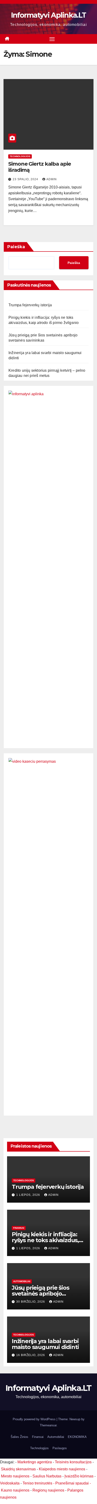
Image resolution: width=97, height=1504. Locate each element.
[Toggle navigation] (52, 39)
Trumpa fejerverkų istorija (30, 305)
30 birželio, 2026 (31, 1301)
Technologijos (20, 156)
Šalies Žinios (19, 1437)
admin (51, 179)
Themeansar (48, 1425)
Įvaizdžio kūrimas (79, 1476)
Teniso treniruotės (37, 1483)
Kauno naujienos (15, 1490)
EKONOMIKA (77, 1437)
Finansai (18, 1228)
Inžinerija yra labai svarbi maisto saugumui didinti (45, 1344)
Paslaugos (60, 1448)
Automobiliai (21, 1281)
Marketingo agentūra (34, 1462)
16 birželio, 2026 (31, 1355)
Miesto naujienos (15, 1476)
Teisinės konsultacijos (73, 1462)
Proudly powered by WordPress (35, 1419)
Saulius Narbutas (46, 1476)
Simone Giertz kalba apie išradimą (39, 167)
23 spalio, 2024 (26, 179)
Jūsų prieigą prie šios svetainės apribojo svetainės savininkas (40, 1293)
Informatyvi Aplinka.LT (48, 15)
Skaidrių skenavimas (18, 1469)
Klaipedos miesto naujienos (62, 1469)
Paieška (16, 246)
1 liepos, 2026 (28, 1195)
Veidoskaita (10, 1483)
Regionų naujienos (48, 1490)
